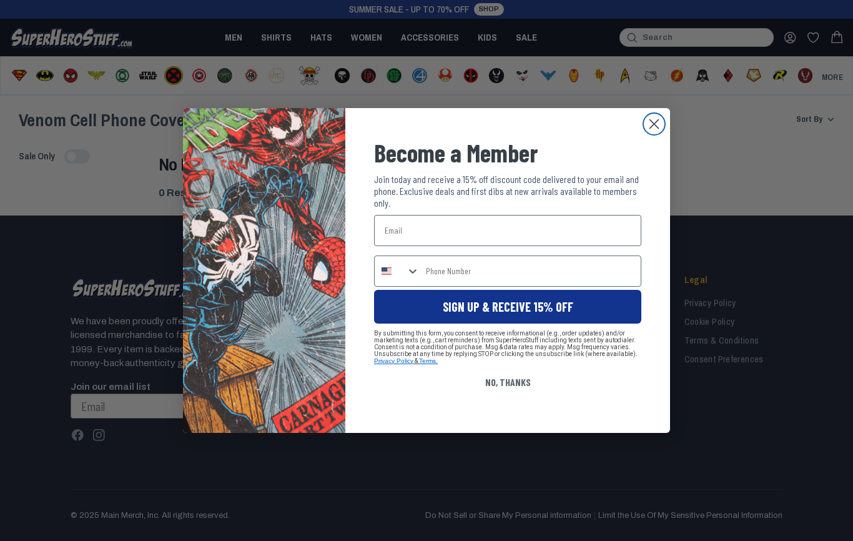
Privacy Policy (393, 360)
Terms (427, 360)
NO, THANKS (508, 382)
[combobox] (397, 271)
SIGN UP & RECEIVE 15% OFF (508, 306)
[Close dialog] (654, 124)
